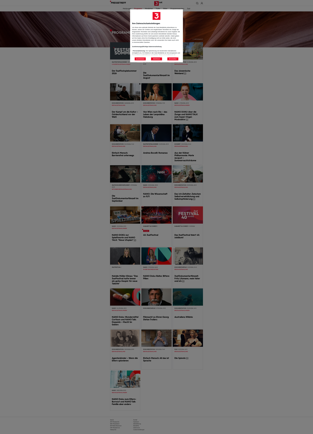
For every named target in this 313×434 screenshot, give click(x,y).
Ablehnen (156, 59)
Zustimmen (140, 59)
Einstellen (173, 59)
